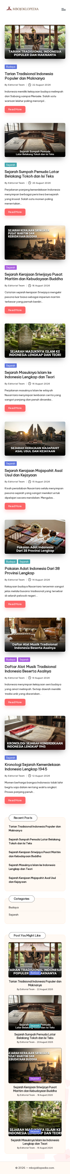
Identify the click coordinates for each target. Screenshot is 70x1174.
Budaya (10, 66)
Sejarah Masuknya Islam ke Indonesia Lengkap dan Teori (29, 374)
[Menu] (63, 9)
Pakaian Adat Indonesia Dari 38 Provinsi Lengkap (32, 570)
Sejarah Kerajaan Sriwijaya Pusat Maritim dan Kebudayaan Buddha (34, 276)
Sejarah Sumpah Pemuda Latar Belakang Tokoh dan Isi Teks (32, 173)
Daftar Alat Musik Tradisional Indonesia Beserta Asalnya (30, 668)
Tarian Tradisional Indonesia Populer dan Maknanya (29, 76)
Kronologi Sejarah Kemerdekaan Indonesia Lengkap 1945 (32, 766)
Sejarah (10, 164)
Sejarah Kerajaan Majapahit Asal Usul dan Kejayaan (33, 472)
